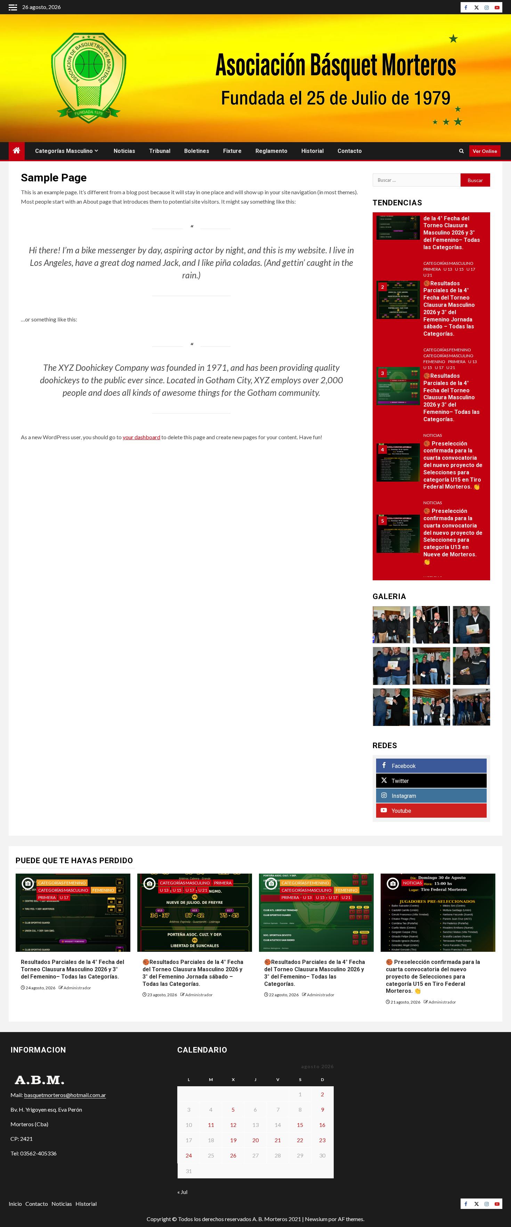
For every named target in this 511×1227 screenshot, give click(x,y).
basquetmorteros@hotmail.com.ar (65, 1094)
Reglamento (271, 151)
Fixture (232, 151)
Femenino (434, 361)
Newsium (316, 1219)
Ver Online (485, 151)
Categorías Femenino (447, 349)
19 (233, 1140)
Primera (432, 269)
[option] (431, 224)
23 (322, 1140)
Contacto (350, 151)
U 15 (459, 269)
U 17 (471, 269)
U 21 (427, 275)
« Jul (182, 1191)
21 (278, 1140)
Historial (312, 151)
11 (211, 1124)
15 (300, 1124)
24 (189, 1155)
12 (233, 1124)
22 (300, 1140)
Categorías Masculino (64, 151)
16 (322, 1124)
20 (255, 1140)
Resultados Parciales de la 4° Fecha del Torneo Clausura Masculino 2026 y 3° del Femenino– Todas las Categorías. (451, 229)
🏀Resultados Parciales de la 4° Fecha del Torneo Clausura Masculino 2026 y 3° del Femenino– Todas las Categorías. (451, 398)
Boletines (196, 151)
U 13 (448, 269)
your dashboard (141, 437)
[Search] (461, 151)
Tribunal (159, 151)
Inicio (15, 1203)
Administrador (77, 987)
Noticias (124, 151)
